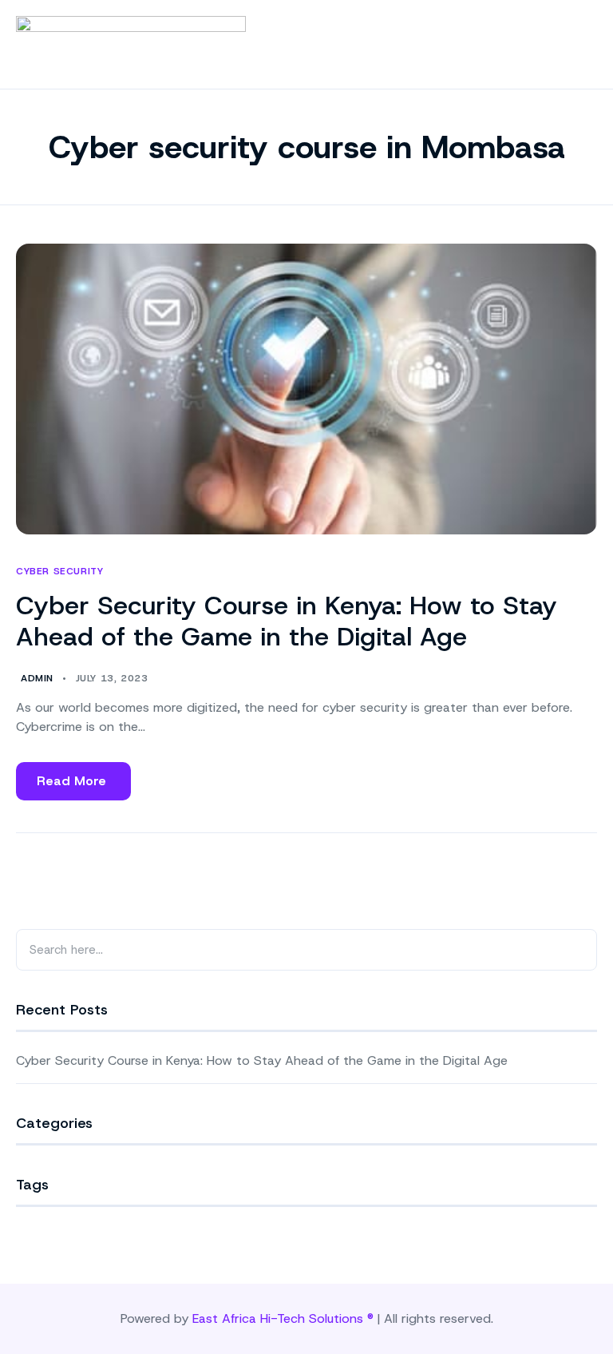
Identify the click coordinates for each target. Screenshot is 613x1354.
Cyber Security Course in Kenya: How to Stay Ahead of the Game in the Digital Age (286, 621)
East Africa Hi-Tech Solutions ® (283, 1318)
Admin (37, 679)
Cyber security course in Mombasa (307, 147)
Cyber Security (59, 572)
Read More (71, 786)
